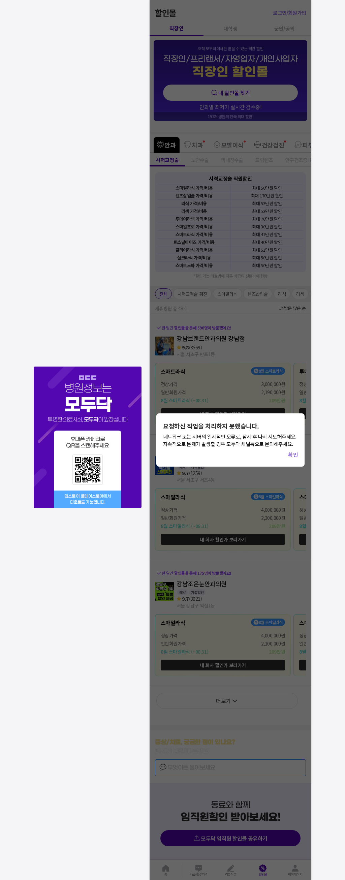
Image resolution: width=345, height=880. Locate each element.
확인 (293, 454)
